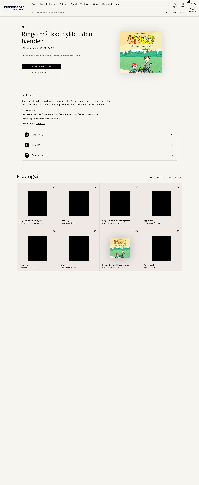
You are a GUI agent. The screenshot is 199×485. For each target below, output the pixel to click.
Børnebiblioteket (48, 4)
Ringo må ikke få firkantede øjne (43, 114)
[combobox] (100, 12)
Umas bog (65, 220)
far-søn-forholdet (50, 119)
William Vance (149, 268)
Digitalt (74, 4)
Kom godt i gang (110, 4)
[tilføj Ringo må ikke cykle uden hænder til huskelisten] (23, 27)
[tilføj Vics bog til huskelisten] (95, 231)
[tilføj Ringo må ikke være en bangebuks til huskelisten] (136, 187)
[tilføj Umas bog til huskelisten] (95, 187)
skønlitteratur (40, 123)
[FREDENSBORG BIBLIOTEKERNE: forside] (14, 8)
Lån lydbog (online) (41, 66)
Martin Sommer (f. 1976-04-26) (39, 48)
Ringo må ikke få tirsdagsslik (63, 114)
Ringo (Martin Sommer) (36, 119)
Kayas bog (23, 265)
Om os (96, 4)
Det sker (64, 4)
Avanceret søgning (179, 12)
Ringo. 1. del (149, 265)
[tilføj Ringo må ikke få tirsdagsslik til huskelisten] (53, 187)
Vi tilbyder (85, 4)
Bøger (35, 4)
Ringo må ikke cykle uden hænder (116, 265)
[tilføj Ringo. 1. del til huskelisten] (178, 231)
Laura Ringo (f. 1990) (69, 223)
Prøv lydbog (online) (41, 72)
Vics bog (64, 265)
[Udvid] (97, 114)
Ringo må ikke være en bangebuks (84, 114)
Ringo (33, 110)
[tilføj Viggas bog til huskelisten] (178, 187)
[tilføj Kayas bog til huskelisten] (53, 231)
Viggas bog (148, 220)
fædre (59, 119)
